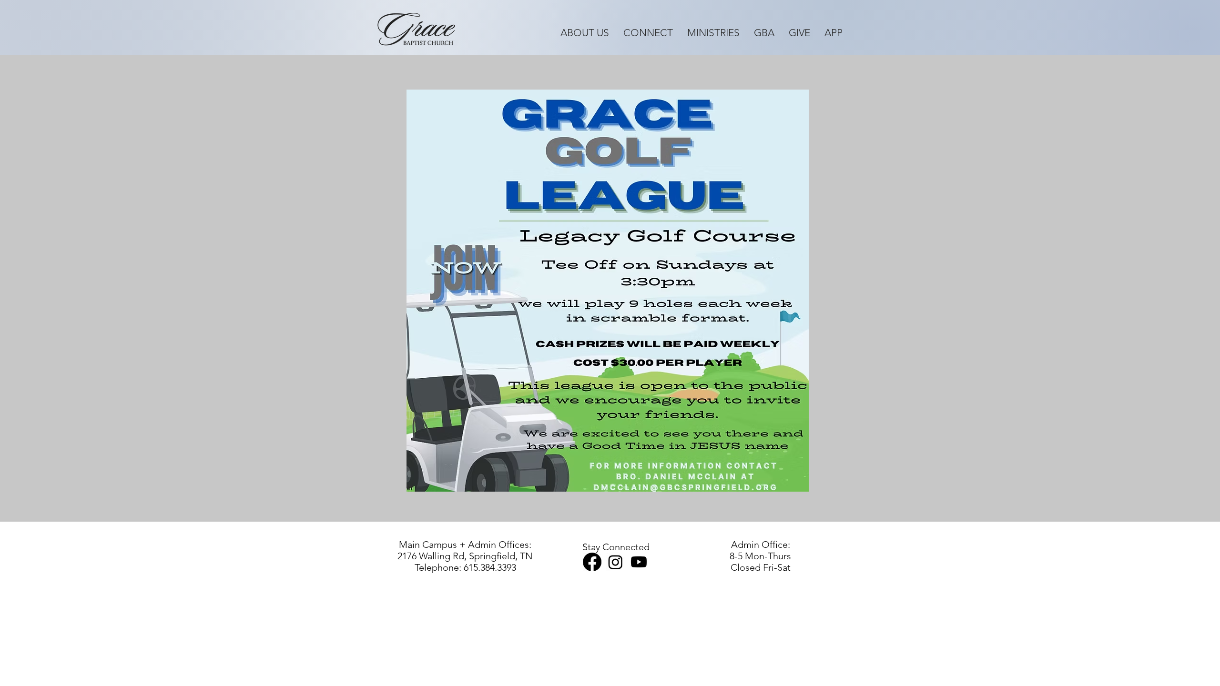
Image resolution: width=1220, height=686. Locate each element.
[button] (584, 32)
